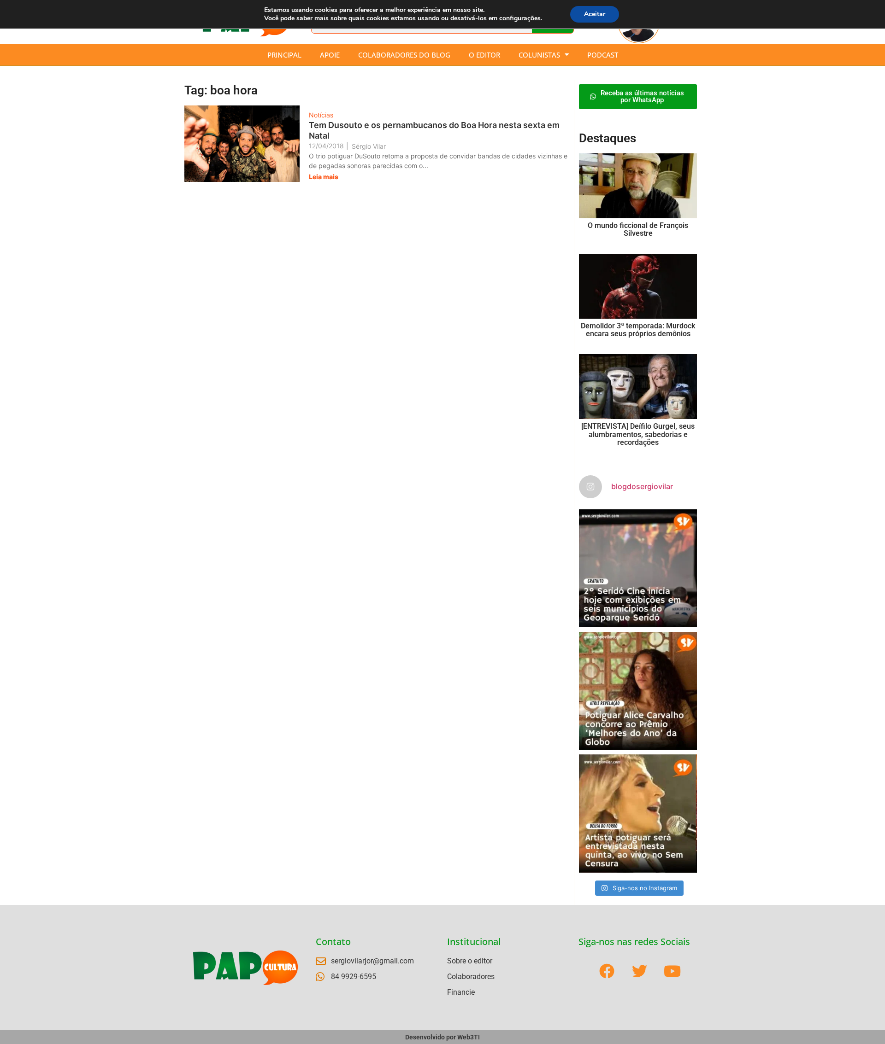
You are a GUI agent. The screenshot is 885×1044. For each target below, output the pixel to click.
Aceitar (594, 14)
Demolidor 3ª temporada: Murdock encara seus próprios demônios (638, 329)
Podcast (602, 54)
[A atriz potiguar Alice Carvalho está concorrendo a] (638, 691)
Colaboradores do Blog (404, 54)
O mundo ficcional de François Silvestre (638, 229)
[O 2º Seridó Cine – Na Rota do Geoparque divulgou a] (638, 568)
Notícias (321, 115)
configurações (520, 18)
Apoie (330, 54)
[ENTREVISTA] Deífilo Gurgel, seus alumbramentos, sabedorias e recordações (638, 434)
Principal (284, 54)
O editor (484, 54)
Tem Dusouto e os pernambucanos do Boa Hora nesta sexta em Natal (434, 130)
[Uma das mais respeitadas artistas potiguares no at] (638, 813)
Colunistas (539, 54)
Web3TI (468, 1037)
